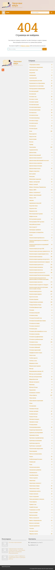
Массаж (40, 368)
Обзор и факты (40, 395)
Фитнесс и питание (40, 523)
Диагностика (40, 152)
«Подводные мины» (40, 64)
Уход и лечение (40, 512)
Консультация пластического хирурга (40, 262)
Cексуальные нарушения (40, 67)
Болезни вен (40, 94)
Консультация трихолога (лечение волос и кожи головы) (40, 288)
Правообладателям (6, 566)
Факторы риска (40, 515)
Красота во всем (40, 296)
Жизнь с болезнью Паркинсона (40, 187)
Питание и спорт (40, 422)
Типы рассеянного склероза (40, 499)
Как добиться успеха (40, 224)
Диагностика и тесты (40, 168)
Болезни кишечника (40, 110)
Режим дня (40, 462)
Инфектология (40, 216)
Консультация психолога (40, 270)
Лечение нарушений (40, 350)
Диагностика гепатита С (40, 157)
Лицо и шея (40, 355)
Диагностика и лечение (40, 165)
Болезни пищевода (40, 118)
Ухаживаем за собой (40, 509)
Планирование (40, 424)
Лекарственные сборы (40, 304)
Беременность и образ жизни (40, 83)
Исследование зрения (40, 219)
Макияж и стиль (40, 363)
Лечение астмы (40, 315)
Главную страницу (25, 45)
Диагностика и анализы (40, 163)
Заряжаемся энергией (40, 203)
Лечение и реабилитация (40, 339)
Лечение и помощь (40, 334)
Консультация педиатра (40, 256)
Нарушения (40, 390)
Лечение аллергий (40, 312)
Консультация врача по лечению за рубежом (40, 241)
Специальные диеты (40, 491)
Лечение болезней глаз (40, 318)
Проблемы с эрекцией (40, 446)
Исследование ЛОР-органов (40, 221)
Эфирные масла (40, 533)
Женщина (40, 176)
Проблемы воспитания (40, 440)
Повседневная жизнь (40, 427)
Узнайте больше (40, 507)
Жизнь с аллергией (40, 181)
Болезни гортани (40, 102)
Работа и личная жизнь (40, 454)
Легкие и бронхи (40, 299)
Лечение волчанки (40, 323)
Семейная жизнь (40, 475)
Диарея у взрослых (40, 171)
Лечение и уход (40, 342)
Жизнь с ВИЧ (40, 189)
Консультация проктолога (40, 264)
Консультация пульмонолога (40, 272)
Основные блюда (40, 408)
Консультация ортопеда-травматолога (40, 251)
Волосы (40, 142)
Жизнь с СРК (40, 197)
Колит (40, 235)
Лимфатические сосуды (40, 352)
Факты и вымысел (40, 517)
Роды (40, 464)
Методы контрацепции (40, 376)
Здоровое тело (40, 208)
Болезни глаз (40, 96)
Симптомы (40, 480)
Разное (40, 456)
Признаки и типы (40, 435)
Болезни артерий (40, 91)
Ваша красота (40, 134)
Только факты (40, 501)
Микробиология (40, 379)
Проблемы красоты (40, 443)
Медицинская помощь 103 (40, 371)
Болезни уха (40, 126)
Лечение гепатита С (40, 326)
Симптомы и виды (40, 486)
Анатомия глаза (40, 70)
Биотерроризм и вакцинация (40, 88)
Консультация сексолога (40, 282)
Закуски (40, 200)
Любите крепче (40, 358)
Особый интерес (40, 414)
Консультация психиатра (40, 267)
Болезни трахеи (40, 123)
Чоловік (40, 528)
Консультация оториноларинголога (40, 254)
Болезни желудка (40, 104)
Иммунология (40, 211)
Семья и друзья (40, 478)
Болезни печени (40, 115)
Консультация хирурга (40, 294)
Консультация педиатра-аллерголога (40, 259)
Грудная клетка (40, 150)
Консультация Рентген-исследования (40, 275)
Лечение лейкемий (40, 347)
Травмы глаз (40, 504)
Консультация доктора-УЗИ (40, 248)
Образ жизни (40, 398)
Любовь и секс (40, 360)
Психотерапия (40, 451)
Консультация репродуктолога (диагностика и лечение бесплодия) (40, 278)
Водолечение (40, 139)
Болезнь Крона (40, 128)
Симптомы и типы (40, 488)
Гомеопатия (40, 147)
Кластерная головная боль (40, 232)
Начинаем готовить (40, 392)
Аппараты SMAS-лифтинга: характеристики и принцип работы (17, 557)
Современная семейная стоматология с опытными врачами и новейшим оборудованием (17, 551)
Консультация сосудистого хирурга (40, 284)
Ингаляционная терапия (40, 213)
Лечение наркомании (15, 542)
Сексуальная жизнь (40, 467)
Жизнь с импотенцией (40, 195)
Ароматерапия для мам (40, 80)
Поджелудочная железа (40, 430)
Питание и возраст (40, 419)
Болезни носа (40, 112)
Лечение (40, 310)
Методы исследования (40, 374)
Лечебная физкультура (40, 307)
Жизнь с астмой (40, 184)
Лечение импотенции (40, 344)
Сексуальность (40, 472)
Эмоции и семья (40, 531)
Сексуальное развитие (40, 470)
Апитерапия (40, 75)
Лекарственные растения (40, 302)
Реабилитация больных (40, 459)
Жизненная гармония (40, 179)
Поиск (44, 49)
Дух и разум (40, 173)
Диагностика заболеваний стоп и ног (40, 160)
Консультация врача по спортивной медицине (40, 245)
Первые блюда (40, 416)
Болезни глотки (40, 99)
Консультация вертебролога (40, 237)
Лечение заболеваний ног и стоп (40, 331)
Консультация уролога (40, 291)
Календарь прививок (40, 229)
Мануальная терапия (40, 366)
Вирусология (40, 136)
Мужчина (40, 384)
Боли (40, 131)
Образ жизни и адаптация (40, 400)
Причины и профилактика (40, 438)
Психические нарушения (40, 448)
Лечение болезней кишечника (40, 320)
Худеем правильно (40, 525)
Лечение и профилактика (40, 336)
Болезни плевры (40, 120)
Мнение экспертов (40, 382)
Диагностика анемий (40, 155)
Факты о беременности (40, 520)
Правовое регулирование (40, 432)
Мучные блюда (40, 387)
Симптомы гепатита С (40, 483)
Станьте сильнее (40, 493)
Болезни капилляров (40, 107)
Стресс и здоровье (40, 496)
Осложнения (40, 406)
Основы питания (40, 411)
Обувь (40, 403)
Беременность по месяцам (40, 86)
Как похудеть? (40, 227)
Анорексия (40, 72)
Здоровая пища (40, 205)
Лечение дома (40, 328)
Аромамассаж (40, 78)
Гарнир (40, 144)
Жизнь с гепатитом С (40, 192)
